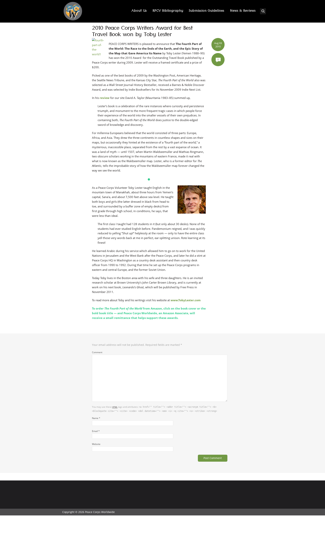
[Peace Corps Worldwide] (72, 12)
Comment (97, 352)
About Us (139, 11)
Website (96, 443)
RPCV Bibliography (168, 11)
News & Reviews (243, 11)
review (104, 98)
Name (96, 418)
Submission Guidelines (206, 11)
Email (96, 431)
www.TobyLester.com (186, 300)
